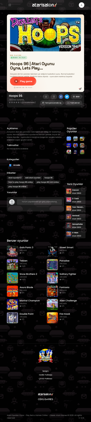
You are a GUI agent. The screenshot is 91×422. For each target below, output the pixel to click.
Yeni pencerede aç (53, 103)
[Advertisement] (47, 115)
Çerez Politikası (45, 378)
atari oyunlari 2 (14, 177)
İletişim (46, 371)
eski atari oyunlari (33, 177)
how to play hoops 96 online (20, 182)
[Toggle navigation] (10, 5)
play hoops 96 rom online (48, 182)
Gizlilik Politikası (45, 375)
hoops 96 (48, 177)
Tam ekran (75, 103)
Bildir (78, 96)
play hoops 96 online (17, 186)
